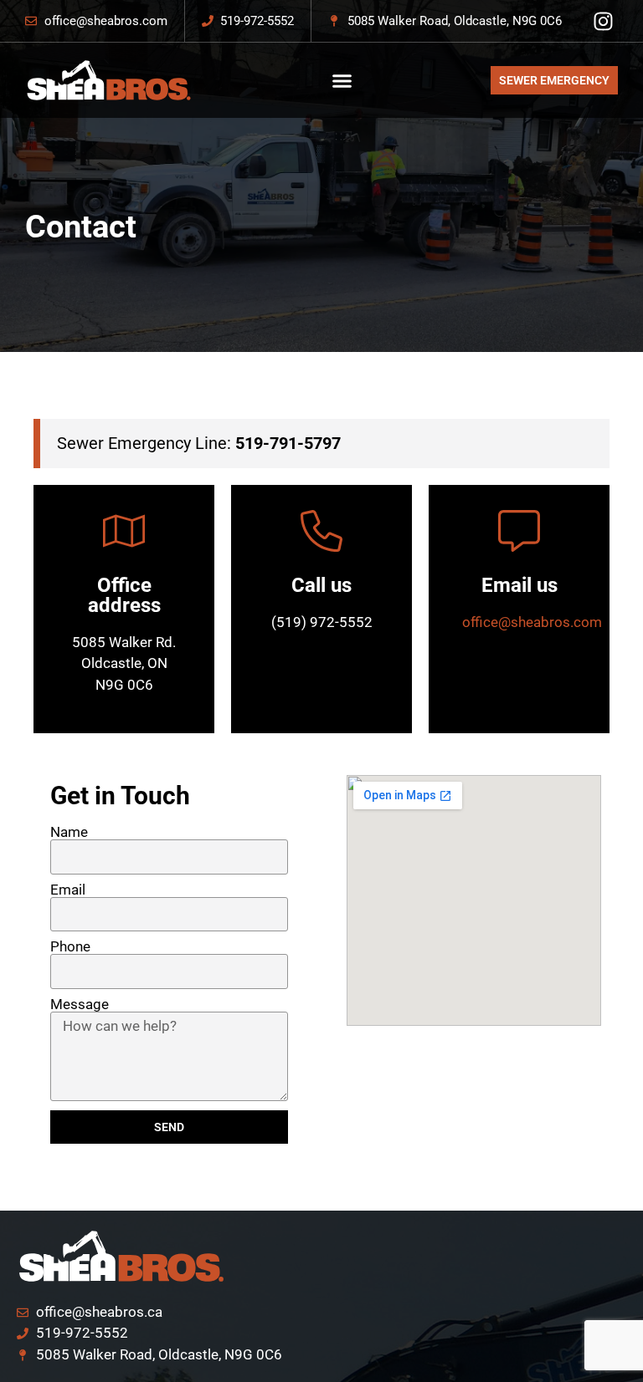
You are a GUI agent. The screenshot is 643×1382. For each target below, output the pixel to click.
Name (69, 832)
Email (67, 890)
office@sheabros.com (532, 622)
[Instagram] (603, 21)
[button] (342, 80)
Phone (70, 947)
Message (79, 1004)
